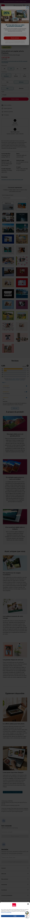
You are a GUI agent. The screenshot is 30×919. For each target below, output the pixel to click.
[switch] (27, 917)
